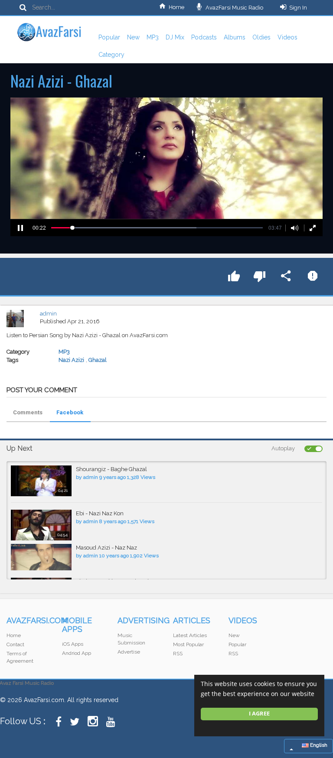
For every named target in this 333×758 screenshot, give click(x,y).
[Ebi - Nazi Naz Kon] (41, 525)
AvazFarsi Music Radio (233, 7)
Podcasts (204, 37)
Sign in (298, 7)
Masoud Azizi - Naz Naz (106, 547)
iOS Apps (72, 644)
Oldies (261, 37)
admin (48, 313)
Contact (15, 644)
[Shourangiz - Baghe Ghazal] (41, 480)
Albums (234, 37)
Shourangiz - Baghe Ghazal (111, 469)
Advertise (129, 652)
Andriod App (76, 653)
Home (176, 7)
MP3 (153, 37)
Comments (27, 412)
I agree (259, 713)
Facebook (69, 412)
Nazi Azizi (71, 360)
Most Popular (188, 644)
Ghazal (97, 360)
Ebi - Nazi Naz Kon (100, 513)
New (133, 37)
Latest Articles (190, 635)
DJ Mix (175, 37)
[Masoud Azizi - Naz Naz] (41, 557)
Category (111, 54)
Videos (287, 37)
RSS (178, 654)
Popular (109, 37)
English (318, 745)
